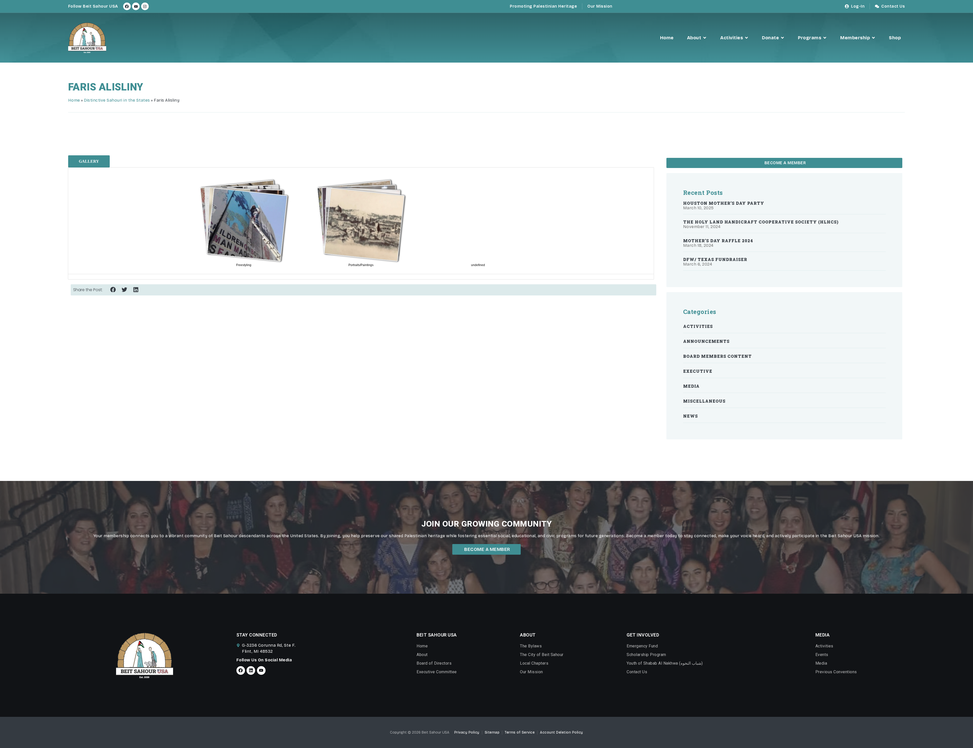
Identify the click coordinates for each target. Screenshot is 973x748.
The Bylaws (531, 646)
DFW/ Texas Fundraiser (715, 259)
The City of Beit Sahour (542, 654)
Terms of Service (520, 732)
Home (74, 100)
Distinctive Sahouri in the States (117, 100)
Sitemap (492, 732)
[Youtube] (136, 6)
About (422, 654)
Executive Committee (437, 671)
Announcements (706, 341)
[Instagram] (145, 6)
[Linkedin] (251, 670)
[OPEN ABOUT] (704, 37)
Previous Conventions (836, 671)
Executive (697, 371)
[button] (113, 290)
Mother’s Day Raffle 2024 (718, 240)
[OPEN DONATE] (782, 37)
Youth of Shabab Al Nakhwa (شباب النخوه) (665, 663)
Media (691, 386)
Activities (698, 326)
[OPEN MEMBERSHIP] (873, 37)
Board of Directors (434, 663)
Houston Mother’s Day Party (723, 203)
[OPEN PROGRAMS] (824, 37)
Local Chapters (534, 663)
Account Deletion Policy (561, 732)
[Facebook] (127, 6)
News (690, 416)
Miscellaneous (704, 401)
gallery (89, 161)
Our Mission (531, 671)
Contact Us (637, 671)
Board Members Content (717, 356)
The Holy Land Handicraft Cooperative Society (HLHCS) (760, 222)
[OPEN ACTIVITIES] (746, 37)
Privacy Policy (466, 732)
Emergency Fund (642, 646)
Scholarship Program (646, 654)
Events (821, 654)
